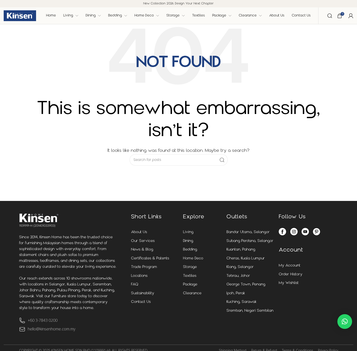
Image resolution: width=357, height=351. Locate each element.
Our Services (143, 241)
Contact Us (141, 302)
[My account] (351, 16)
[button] (344, 321)
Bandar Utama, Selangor (248, 232)
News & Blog (142, 250)
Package (190, 284)
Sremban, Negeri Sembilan (249, 311)
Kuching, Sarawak (241, 302)
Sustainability (142, 293)
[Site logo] (20, 16)
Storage (190, 267)
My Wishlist (289, 283)
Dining (188, 241)
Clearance (192, 293)
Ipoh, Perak (235, 293)
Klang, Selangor (240, 267)
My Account (289, 265)
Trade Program (144, 267)
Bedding (190, 250)
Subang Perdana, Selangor (249, 241)
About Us (139, 232)
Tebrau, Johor (238, 276)
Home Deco (193, 258)
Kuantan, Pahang (240, 250)
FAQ (134, 284)
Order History (290, 274)
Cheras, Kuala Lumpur (245, 258)
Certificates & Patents (150, 258)
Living (188, 232)
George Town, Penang (245, 284)
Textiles (189, 276)
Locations (139, 276)
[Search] (330, 16)
